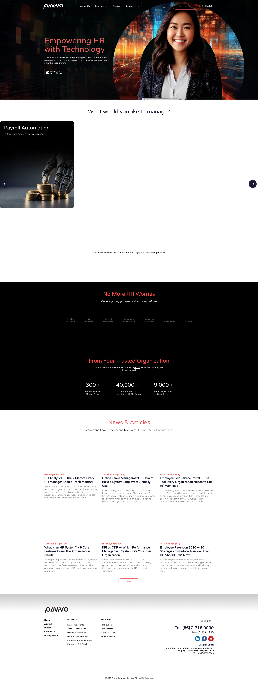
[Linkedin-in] (197, 638)
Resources (131, 6)
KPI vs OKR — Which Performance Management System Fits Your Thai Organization (126, 551)
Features (99, 6)
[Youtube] (211, 638)
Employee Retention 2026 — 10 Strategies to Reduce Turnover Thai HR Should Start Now (184, 551)
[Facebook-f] (204, 638)
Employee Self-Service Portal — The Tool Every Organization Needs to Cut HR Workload (186, 482)
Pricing (116, 6)
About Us (85, 6)
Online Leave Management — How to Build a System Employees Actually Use (127, 482)
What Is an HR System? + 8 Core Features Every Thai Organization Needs (67, 551)
